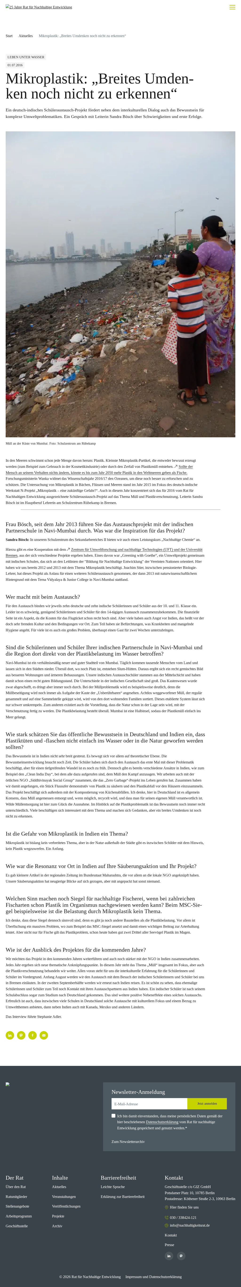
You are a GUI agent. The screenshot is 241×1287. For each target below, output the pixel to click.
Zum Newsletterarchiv (128, 1142)
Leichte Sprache (113, 1187)
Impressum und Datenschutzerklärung (153, 1277)
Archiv (57, 1226)
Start (9, 36)
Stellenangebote (17, 1206)
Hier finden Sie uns (184, 1207)
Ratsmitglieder (16, 1197)
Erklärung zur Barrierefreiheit (123, 1197)
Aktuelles (26, 36)
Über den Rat (16, 1187)
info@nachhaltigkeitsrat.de (190, 1225)
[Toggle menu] (232, 7)
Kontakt (171, 1235)
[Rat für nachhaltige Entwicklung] (39, 7)
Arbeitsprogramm (19, 1216)
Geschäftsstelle (17, 1226)
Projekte (58, 1216)
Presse (169, 1245)
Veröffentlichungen (66, 1206)
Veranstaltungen (64, 1197)
